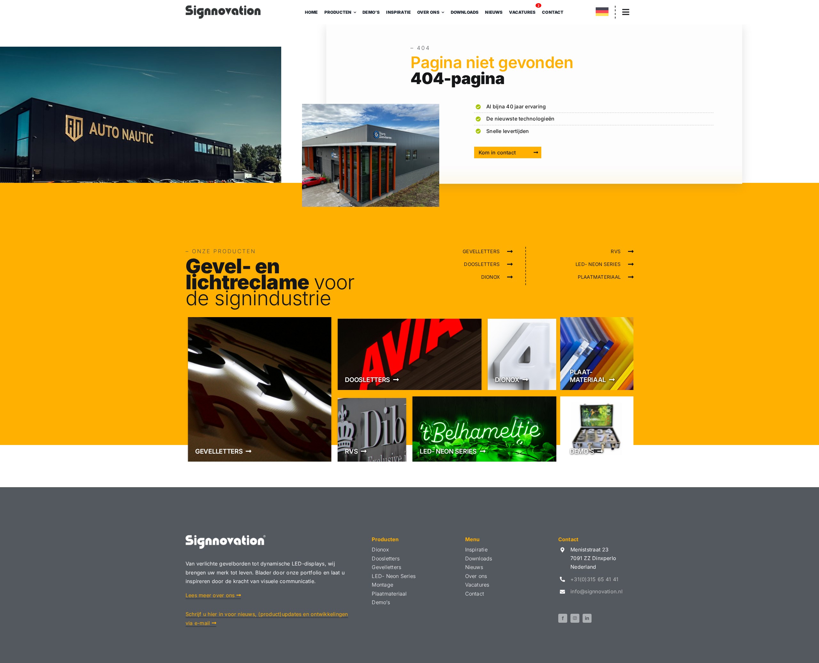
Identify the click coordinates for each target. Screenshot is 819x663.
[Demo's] (596, 429)
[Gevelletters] (260, 389)
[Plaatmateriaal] (596, 353)
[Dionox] (522, 353)
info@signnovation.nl (596, 591)
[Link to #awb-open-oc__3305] (625, 12)
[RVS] (372, 429)
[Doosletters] (409, 353)
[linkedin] (587, 618)
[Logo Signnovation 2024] (223, 8)
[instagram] (574, 618)
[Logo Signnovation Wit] (226, 537)
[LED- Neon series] (484, 429)
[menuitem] (602, 13)
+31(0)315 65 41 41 (594, 579)
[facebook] (562, 618)
